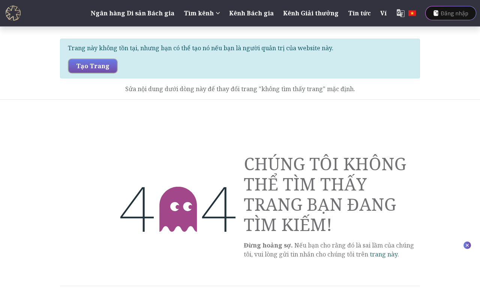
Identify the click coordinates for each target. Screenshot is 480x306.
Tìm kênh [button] (199, 13)
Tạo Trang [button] (93, 66)
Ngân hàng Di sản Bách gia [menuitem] (132, 13)
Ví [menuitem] (383, 13)
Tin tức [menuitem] (359, 13)
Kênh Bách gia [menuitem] (251, 13)
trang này (384, 254)
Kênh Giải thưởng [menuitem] (311, 13)
